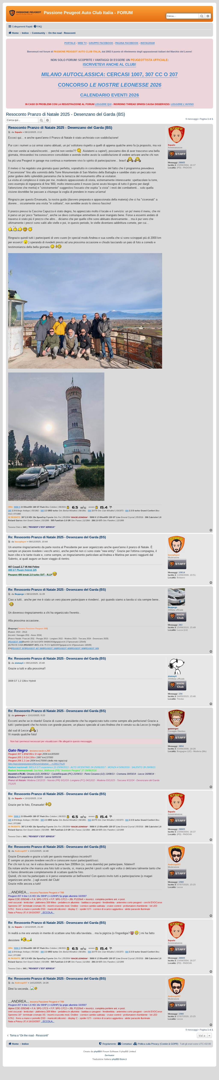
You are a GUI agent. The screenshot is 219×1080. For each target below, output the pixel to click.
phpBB (97, 1051)
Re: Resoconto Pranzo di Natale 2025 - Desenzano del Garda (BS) (57, 537)
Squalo (171, 145)
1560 (181, 882)
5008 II (17, 507)
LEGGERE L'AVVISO (182, 104)
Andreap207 (174, 864)
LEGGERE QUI (103, 104)
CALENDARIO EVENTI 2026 (109, 95)
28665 (182, 162)
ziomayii (172, 676)
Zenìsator (109, 1055)
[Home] (25, 14)
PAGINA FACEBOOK (126, 43)
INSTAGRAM (148, 43)
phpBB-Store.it (119, 1059)
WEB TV (82, 43)
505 (42, 511)
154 (180, 694)
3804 (181, 746)
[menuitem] (37, 26)
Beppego (172, 607)
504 (89, 511)
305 (9, 511)
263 (180, 625)
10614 (182, 572)
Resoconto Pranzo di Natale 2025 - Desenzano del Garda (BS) (65, 114)
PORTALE (69, 43)
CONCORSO (109, 85)
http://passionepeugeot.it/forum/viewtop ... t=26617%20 (36, 764)
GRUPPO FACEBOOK (101, 43)
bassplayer (174, 555)
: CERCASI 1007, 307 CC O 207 (109, 74)
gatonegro (173, 728)
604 (127, 511)
